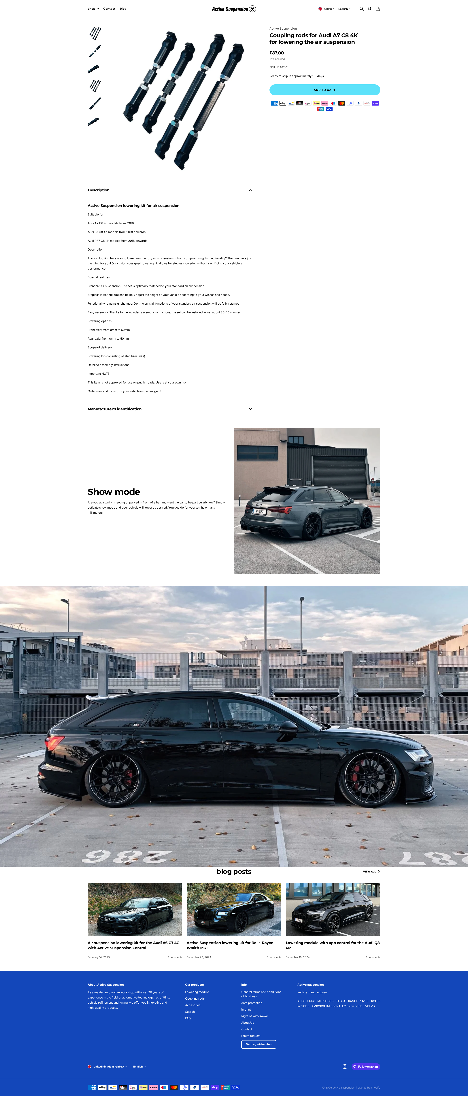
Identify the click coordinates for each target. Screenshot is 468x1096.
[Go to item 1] (95, 33)
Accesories (192, 1005)
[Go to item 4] (95, 86)
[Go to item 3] (95, 68)
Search (190, 1011)
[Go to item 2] (95, 51)
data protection (251, 1003)
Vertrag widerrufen (258, 1044)
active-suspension (343, 1087)
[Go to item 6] (95, 121)
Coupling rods (195, 998)
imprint (246, 1009)
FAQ (188, 1018)
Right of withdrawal (254, 1016)
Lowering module (197, 992)
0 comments (174, 957)
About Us (247, 1022)
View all (369, 871)
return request (250, 1036)
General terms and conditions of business (261, 994)
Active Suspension (283, 28)
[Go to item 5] (95, 103)
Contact (246, 1029)
